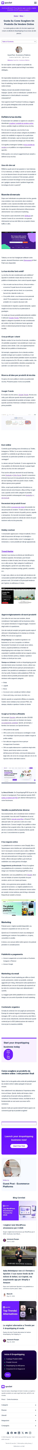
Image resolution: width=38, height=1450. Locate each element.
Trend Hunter (7, 551)
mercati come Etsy (17, 819)
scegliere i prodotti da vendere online (21, 123)
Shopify (29, 875)
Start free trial (19, 1146)
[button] (35, 3)
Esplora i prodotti (24, 10)
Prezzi (3, 1399)
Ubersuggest (27, 260)
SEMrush (28, 216)
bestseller (29, 495)
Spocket (12, 717)
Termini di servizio (11, 1443)
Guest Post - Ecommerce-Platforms (19, 55)
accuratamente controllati (9, 723)
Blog (21, 16)
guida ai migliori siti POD (9, 798)
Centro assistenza (12, 1399)
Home (16, 16)
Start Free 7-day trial (8, 1054)
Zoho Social (17, 475)
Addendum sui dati (19, 1446)
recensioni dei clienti (18, 507)
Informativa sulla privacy (24, 1443)
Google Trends (14, 318)
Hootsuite (8, 475)
